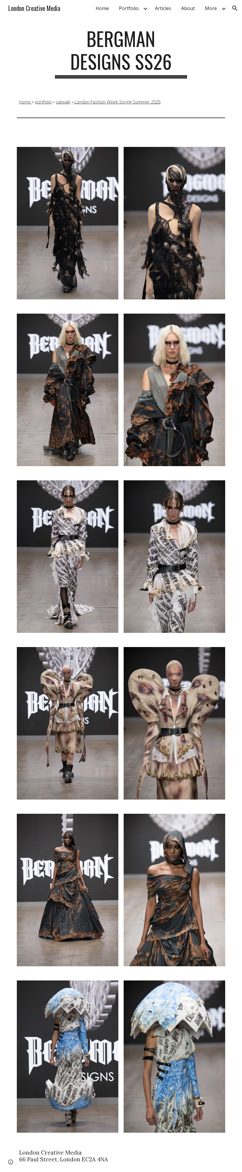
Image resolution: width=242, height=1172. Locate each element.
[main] (121, 53)
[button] (235, 8)
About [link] (188, 8)
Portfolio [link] (129, 8)
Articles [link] (163, 8)
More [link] (211, 8)
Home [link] (102, 8)
